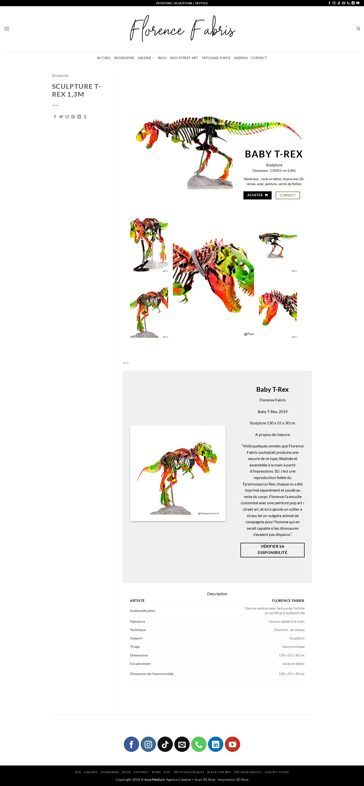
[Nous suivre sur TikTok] (339, 3)
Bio (78, 772)
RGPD (156, 772)
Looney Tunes (277, 772)
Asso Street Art (184, 58)
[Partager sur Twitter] (61, 117)
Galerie (144, 58)
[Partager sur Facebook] (55, 117)
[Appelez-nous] (348, 3)
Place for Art (219, 772)
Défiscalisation (247, 772)
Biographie (124, 58)
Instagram (110, 772)
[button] (7, 28)
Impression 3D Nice (233, 779)
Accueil (104, 58)
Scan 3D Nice (205, 779)
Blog (162, 58)
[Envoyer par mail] (67, 117)
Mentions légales (189, 772)
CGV (167, 772)
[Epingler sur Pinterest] (73, 117)
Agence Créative (178, 779)
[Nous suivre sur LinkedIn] (353, 3)
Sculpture (60, 75)
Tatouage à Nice (216, 58)
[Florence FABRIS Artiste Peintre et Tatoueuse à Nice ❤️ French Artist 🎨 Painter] (182, 28)
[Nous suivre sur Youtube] (357, 3)
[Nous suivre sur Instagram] (334, 3)
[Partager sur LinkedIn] (79, 117)
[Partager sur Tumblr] (85, 117)
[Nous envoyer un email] (343, 3)
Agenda (241, 58)
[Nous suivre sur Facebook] (329, 3)
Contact (259, 58)
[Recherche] (358, 28)
